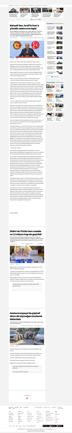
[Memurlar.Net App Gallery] (60, 426)
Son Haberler (50, 23)
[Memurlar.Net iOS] (53, 426)
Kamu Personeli (39, 416)
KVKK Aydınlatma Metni (38, 407)
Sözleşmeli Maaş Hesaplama (48, 415)
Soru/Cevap (57, 419)
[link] (54, 27)
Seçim (19, 422)
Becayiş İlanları (57, 414)
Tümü (40, 19)
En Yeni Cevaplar (39, 414)
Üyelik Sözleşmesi (60, 408)
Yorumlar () (12, 264)
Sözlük (56, 420)
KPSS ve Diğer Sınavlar (40, 420)
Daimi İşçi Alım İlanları (30, 416)
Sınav (56, 417)
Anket (56, 412)
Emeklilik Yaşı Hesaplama (50, 419)
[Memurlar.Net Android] (46, 426)
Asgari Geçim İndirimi (49, 420)
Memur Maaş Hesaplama (49, 413)
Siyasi (18, 22)
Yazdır (43, 39)
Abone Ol (17, 264)
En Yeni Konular (39, 413)
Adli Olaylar (19, 228)
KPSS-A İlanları (29, 419)
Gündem (38, 422)
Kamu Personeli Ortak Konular (40, 419)
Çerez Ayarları (60, 407)
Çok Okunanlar (29, 414)
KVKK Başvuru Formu (47, 407)
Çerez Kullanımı (54, 407)
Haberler (15, 22)
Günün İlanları (29, 413)
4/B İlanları (29, 421)
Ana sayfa (11, 22)
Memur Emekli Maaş (49, 417)
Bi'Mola (56, 422)
